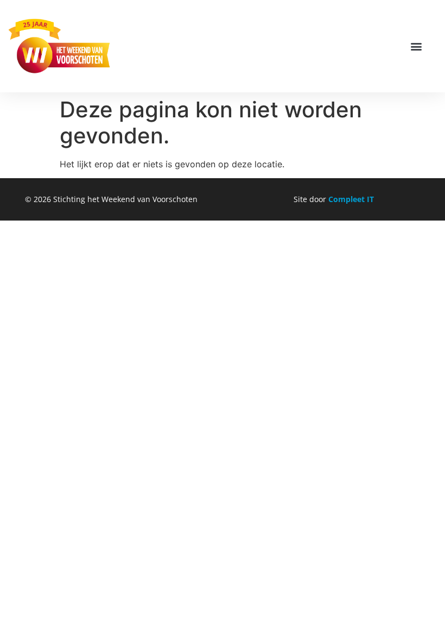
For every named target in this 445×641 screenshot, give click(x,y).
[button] (416, 46)
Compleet (347, 199)
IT (370, 199)
